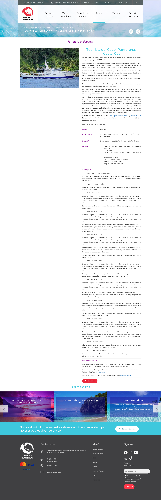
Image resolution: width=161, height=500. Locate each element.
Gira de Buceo (34, 27)
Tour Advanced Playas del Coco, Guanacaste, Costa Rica (27, 401)
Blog (96, 3)
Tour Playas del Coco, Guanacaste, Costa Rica (81, 401)
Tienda (116, 13)
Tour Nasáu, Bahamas (134, 400)
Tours (99, 13)
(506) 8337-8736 (52, 465)
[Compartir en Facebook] (131, 31)
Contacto (85, 3)
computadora (136, 116)
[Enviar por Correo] (138, 31)
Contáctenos (100, 372)
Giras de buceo (125, 375)
